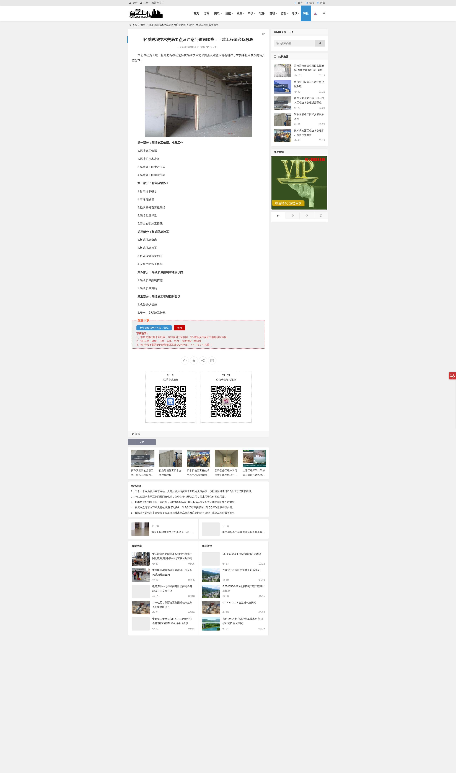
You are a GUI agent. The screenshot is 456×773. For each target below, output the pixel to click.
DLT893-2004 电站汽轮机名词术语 (241, 553)
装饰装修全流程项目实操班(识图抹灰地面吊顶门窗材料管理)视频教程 (309, 70)
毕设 (250, 13)
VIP (142, 442)
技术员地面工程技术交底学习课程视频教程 (198, 475)
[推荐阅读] (321, 215)
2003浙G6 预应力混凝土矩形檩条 (241, 570)
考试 (294, 13)
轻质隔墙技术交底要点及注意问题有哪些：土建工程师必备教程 (200, 512)
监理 (283, 13)
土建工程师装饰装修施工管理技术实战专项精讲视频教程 (254, 475)
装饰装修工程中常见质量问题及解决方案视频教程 (226, 475)
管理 (272, 13)
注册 (145, 2)
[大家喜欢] (278, 215)
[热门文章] (292, 215)
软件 (262, 13)
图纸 (217, 13)
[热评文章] (306, 215)
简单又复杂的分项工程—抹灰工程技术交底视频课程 (142, 475)
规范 (228, 13)
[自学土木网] (146, 16)
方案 (206, 13)
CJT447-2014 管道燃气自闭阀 (239, 602)
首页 (196, 13)
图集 (239, 13)
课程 (306, 13)
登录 (135, 2)
